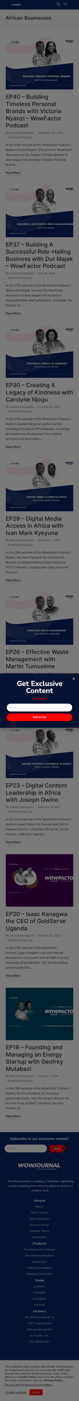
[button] (73, 678)
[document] (39, 700)
